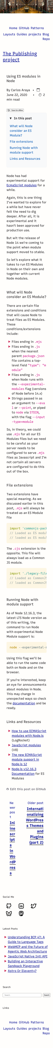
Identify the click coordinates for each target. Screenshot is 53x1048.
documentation (24, 703)
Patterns (37, 28)
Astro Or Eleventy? (22, 971)
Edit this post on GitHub (28, 789)
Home (13, 28)
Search (46, 995)
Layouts (9, 34)
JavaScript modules (26, 745)
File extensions (21, 141)
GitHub (24, 28)
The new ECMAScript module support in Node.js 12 (27, 759)
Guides (22, 34)
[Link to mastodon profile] (21, 915)
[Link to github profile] (9, 908)
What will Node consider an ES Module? (21, 130)
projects (34, 34)
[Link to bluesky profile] (9, 915)
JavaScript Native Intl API (27, 956)
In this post (23, 118)
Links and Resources (25, 159)
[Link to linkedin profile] (21, 908)
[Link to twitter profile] (33, 908)
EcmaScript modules (22, 185)
